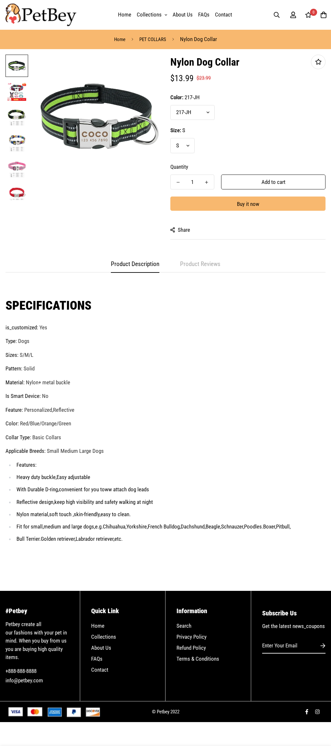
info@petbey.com (24, 680)
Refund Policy (191, 648)
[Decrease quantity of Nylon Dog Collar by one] (178, 182)
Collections (149, 14)
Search (183, 626)
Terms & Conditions (197, 658)
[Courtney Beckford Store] (41, 15)
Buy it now (248, 204)
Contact (223, 14)
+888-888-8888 (21, 671)
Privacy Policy (191, 637)
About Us (183, 14)
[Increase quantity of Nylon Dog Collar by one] (206, 182)
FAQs (203, 14)
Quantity (179, 167)
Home (124, 14)
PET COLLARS (152, 39)
